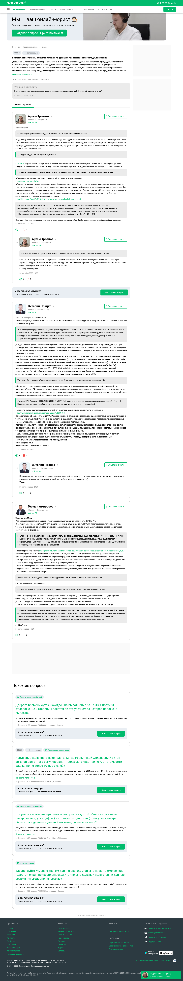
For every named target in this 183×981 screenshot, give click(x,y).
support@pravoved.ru (156, 933)
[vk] (174, 960)
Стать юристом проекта (119, 931)
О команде (11, 931)
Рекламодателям (116, 949)
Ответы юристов (23, 105)
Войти (170, 9)
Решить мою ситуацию (69, 9)
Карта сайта (166, 961)
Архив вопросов (13, 951)
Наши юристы (88, 9)
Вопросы (52, 9)
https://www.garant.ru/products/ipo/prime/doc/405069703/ (40, 413)
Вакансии (11, 935)
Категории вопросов (15, 954)
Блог (111, 928)
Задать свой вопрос (114, 292)
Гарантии (62, 944)
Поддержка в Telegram (157, 937)
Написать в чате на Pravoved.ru (161, 928)
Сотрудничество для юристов (121, 946)
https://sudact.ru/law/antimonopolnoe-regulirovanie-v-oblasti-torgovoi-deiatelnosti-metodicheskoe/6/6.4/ (82, 551)
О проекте (11, 928)
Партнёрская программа (119, 943)
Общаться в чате (116, 116)
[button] (71, 68)
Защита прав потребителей (31, 697)
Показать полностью (25, 778)
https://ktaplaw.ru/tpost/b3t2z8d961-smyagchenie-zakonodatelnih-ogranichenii (48, 199)
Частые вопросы (65, 935)
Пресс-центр (12, 944)
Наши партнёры (13, 948)
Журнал (61, 948)
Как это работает (105, 9)
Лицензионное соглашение (147, 961)
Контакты (11, 938)
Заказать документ (37, 9)
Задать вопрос (19, 9)
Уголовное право (27, 863)
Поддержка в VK (154, 942)
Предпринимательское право (35, 47)
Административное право (58, 750)
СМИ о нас (11, 941)
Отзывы (61, 941)
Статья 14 (19, 163)
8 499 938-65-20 (168, 3)
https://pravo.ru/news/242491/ (28, 181)
